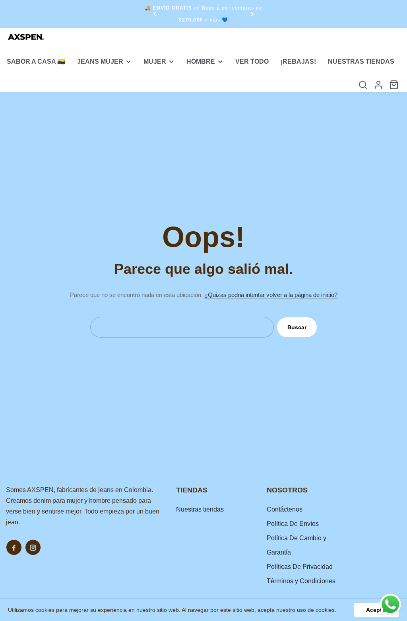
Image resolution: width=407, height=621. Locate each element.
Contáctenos (284, 509)
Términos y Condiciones (301, 581)
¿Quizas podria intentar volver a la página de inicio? (270, 294)
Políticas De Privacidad (300, 566)
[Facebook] (14, 547)
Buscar (296, 327)
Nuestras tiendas (200, 509)
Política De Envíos (293, 523)
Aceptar (376, 610)
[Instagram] (33, 547)
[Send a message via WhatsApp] (390, 604)
